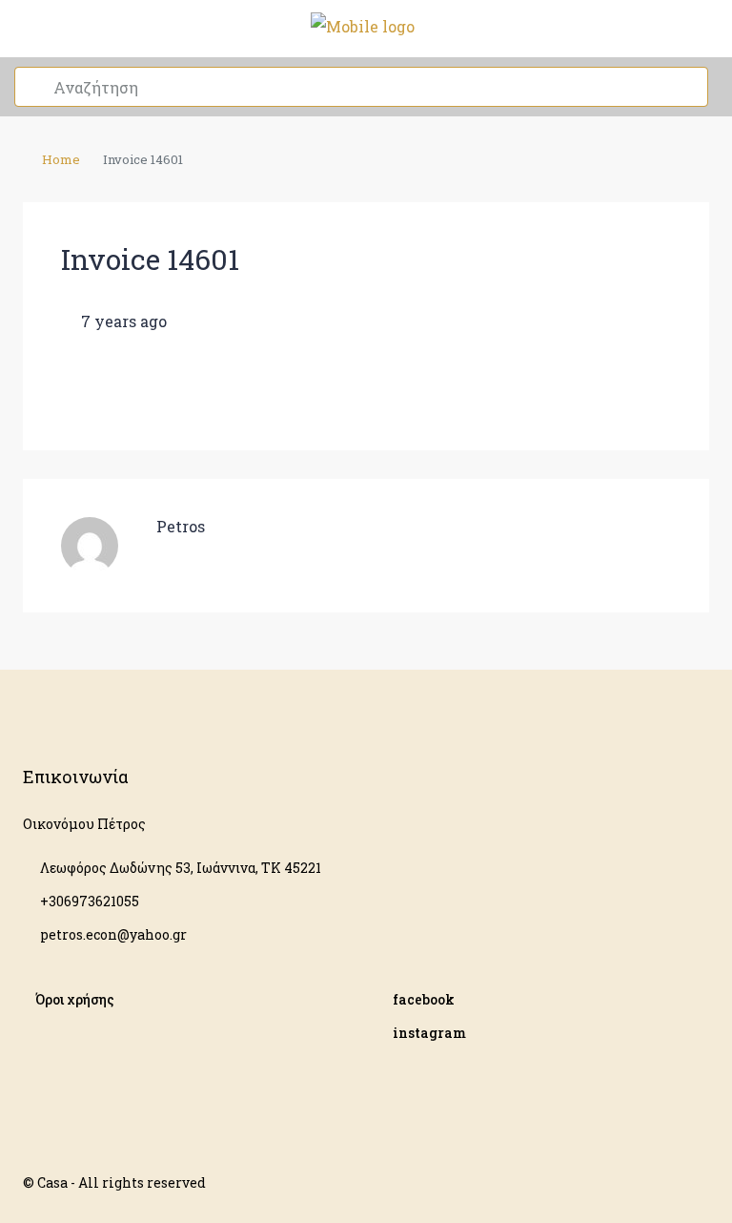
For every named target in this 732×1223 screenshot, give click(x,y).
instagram (429, 1033)
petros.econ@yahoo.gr (113, 934)
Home (61, 159)
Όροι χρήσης (74, 999)
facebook (424, 999)
